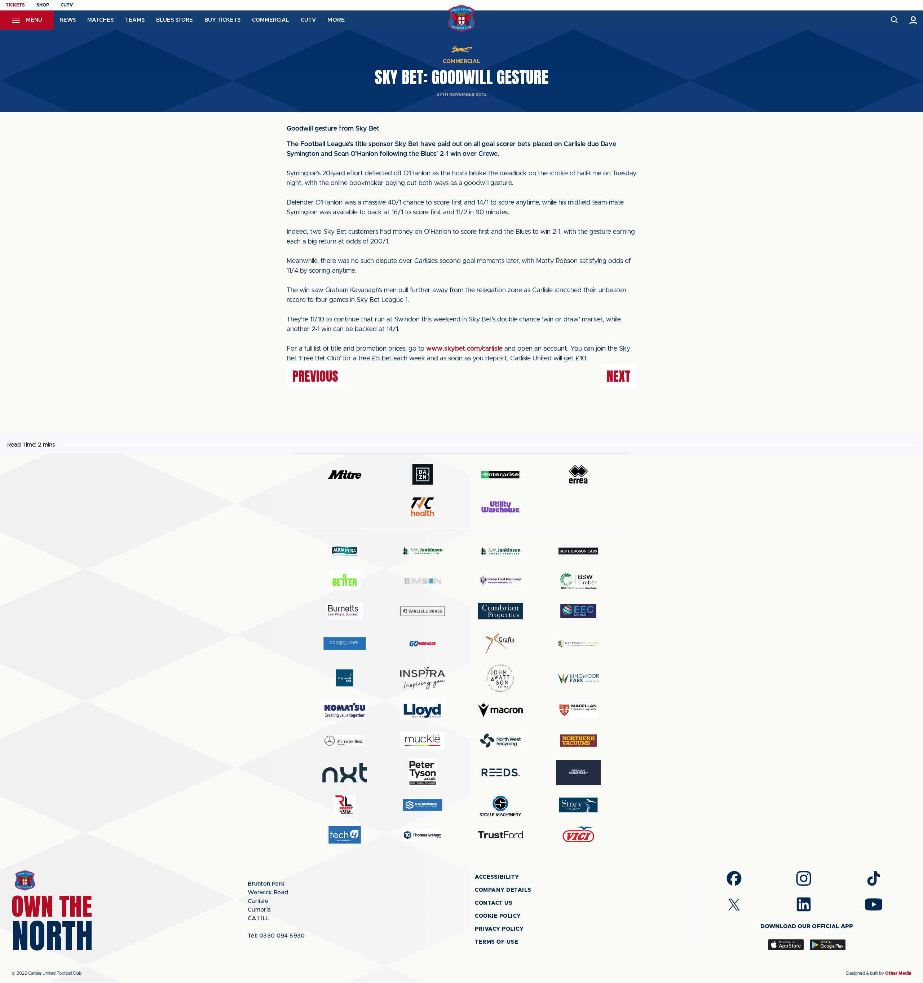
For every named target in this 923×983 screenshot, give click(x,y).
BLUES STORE (174, 20)
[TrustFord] (500, 834)
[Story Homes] (578, 805)
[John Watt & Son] (500, 678)
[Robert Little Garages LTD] (344, 805)
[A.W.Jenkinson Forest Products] (500, 551)
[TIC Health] (422, 506)
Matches (100, 20)
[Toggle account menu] (913, 20)
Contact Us (493, 903)
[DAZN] (422, 474)
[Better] (344, 581)
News (67, 20)
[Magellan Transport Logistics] (578, 710)
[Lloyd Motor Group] (422, 710)
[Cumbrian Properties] (500, 611)
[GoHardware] (422, 643)
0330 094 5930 (276, 936)
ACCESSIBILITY (497, 877)
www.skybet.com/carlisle (464, 349)
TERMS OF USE (496, 942)
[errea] (578, 474)
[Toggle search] (894, 20)
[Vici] (578, 835)
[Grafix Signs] (500, 643)
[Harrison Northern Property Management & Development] (578, 643)
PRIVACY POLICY (499, 929)
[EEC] (578, 611)
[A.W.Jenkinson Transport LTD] (422, 551)
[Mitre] (344, 474)
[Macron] (500, 710)
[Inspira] (422, 678)
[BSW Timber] (578, 581)
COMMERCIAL (270, 20)
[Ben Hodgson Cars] (578, 551)
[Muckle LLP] (422, 740)
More (336, 20)
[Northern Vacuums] (578, 740)
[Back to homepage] (462, 18)
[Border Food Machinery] (500, 581)
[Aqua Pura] (344, 551)
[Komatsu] (344, 710)
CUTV (67, 5)
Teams (135, 20)
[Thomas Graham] (422, 835)
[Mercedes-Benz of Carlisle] (344, 740)
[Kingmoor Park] (578, 678)
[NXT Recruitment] (344, 772)
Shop (42, 5)
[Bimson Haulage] (422, 581)
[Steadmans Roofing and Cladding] (422, 805)
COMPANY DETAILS (503, 890)
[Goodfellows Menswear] (344, 643)
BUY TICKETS (222, 20)
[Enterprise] (500, 474)
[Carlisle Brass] (422, 611)
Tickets (15, 5)
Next (619, 376)
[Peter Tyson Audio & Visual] (422, 772)
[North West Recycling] (500, 740)
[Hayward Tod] (344, 678)
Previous (315, 376)
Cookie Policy (498, 916)
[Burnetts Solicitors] (344, 611)
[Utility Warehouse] (500, 507)
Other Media (898, 973)
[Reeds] (500, 772)
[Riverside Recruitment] (578, 772)
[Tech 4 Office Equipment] (344, 835)
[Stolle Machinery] (500, 805)
